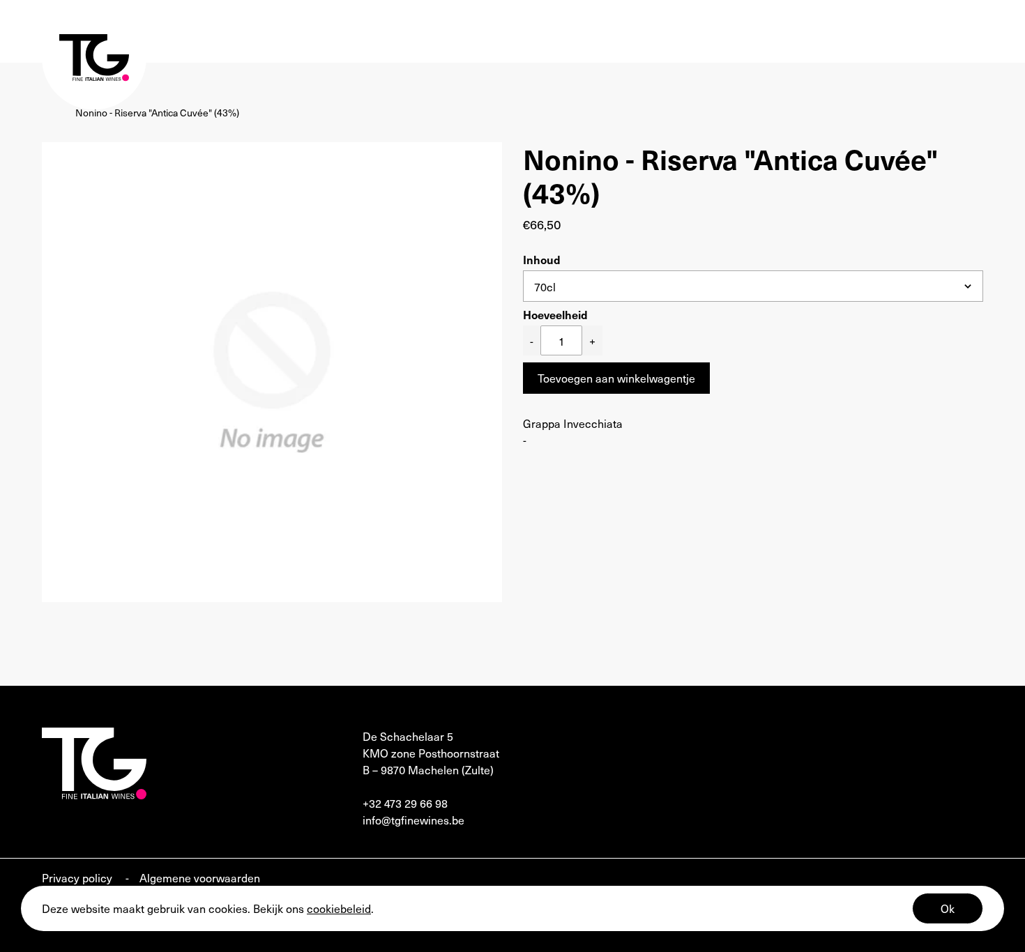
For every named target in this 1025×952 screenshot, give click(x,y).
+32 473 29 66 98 (405, 802)
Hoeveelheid (555, 314)
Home (55, 112)
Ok (948, 908)
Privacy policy (78, 877)
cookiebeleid (339, 908)
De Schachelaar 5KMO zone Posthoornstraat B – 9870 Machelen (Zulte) (431, 753)
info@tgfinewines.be (413, 819)
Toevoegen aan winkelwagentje (616, 377)
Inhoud (542, 259)
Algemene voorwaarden (199, 877)
